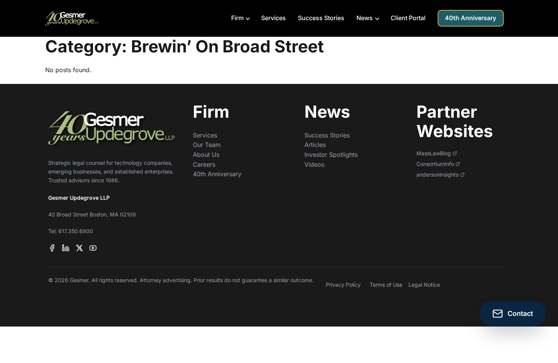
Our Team (207, 144)
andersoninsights (437, 174)
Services (273, 18)
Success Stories (321, 18)
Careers (204, 164)
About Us (206, 154)
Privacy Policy (343, 284)
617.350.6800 (75, 231)
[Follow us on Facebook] (52, 248)
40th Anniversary (470, 18)
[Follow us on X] (79, 248)
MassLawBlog (433, 153)
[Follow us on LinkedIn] (65, 248)
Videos (314, 164)
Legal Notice (424, 284)
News (364, 18)
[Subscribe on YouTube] (93, 248)
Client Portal (408, 18)
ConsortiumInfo (435, 164)
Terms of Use (386, 284)
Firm (237, 18)
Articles (315, 144)
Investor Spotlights (331, 154)
